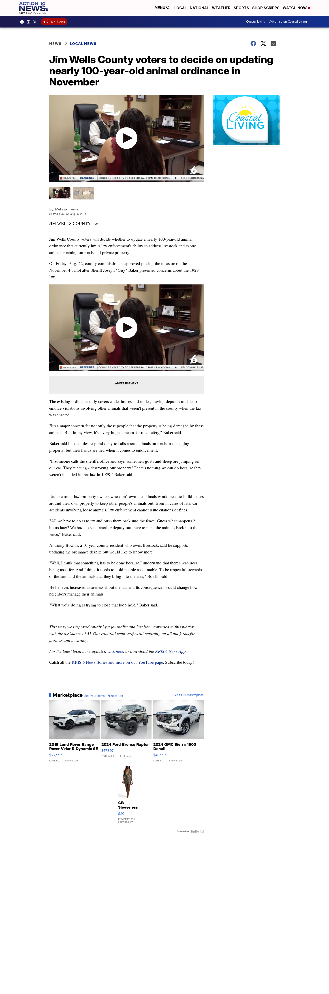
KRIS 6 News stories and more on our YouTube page (117, 662)
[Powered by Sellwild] (197, 831)
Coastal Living (255, 21)
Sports (241, 8)
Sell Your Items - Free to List (103, 695)
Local (180, 8)
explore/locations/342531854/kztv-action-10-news (29, 22)
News (55, 43)
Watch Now (295, 8)
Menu (160, 8)
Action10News (36, 22)
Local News (83, 43)
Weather (221, 8)
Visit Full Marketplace (189, 695)
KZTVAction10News (23, 22)
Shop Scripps (266, 8)
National (199, 8)
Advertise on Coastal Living (288, 21)
